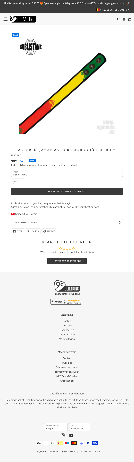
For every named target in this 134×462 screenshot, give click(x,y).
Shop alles (67, 325)
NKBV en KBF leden (67, 376)
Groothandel (67, 380)
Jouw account (67, 334)
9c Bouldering (67, 338)
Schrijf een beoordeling (67, 260)
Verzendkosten (34, 165)
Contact (67, 358)
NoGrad (16, 155)
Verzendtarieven (25, 222)
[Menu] (6, 19)
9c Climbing (94, 451)
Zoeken (67, 321)
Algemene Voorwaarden (48, 451)
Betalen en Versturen (67, 367)
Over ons (67, 362)
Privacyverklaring (70, 451)
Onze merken (67, 330)
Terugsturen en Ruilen (67, 371)
